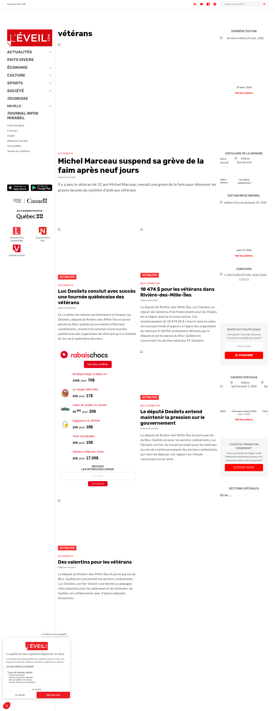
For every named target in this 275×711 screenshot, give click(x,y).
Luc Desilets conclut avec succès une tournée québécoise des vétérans (97, 296)
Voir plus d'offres (97, 364)
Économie (17, 67)
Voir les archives (244, 93)
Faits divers (20, 59)
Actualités (19, 52)
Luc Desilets (65, 153)
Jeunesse (17, 98)
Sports (15, 83)
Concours (12, 130)
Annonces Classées (17, 140)
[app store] (18, 188)
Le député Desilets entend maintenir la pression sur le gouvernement (172, 417)
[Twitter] (216, 4)
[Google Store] (41, 188)
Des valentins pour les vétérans (95, 562)
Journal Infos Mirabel (22, 115)
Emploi (11, 135)
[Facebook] (210, 4)
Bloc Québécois (150, 283)
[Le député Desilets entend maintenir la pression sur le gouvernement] (178, 376)
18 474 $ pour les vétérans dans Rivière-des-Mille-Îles (177, 292)
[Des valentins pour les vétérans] (98, 525)
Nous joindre (14, 145)
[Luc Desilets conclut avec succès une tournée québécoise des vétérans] (98, 254)
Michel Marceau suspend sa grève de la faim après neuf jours (131, 165)
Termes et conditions (18, 150)
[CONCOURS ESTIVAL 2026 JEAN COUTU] (244, 293)
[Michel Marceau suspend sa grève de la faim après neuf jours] (137, 96)
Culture (16, 75)
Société (15, 91)
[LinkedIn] (196, 4)
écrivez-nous (244, 467)
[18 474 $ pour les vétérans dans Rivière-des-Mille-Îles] (178, 253)
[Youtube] (203, 4)
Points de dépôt (15, 125)
